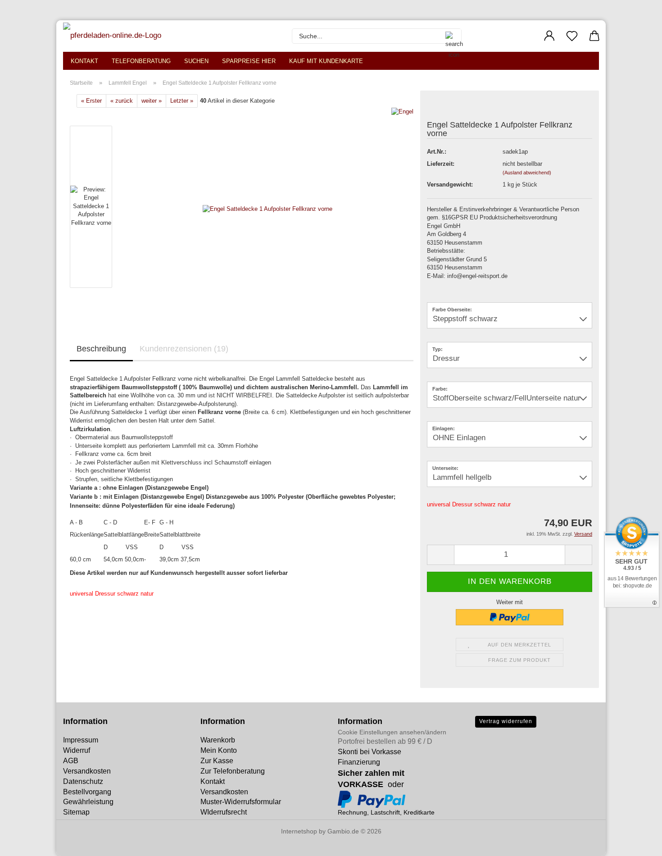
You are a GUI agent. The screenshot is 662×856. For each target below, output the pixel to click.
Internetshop (299, 831)
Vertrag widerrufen (505, 721)
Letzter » (181, 100)
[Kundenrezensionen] (447, 108)
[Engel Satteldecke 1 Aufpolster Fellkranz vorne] (267, 208)
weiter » (151, 100)
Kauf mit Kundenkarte (326, 61)
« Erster (91, 100)
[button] (549, 36)
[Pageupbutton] (24, 842)
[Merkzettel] (572, 36)
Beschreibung (101, 348)
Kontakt (84, 61)
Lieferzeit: (440, 163)
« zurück (121, 100)
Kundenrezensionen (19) (184, 348)
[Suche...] (450, 36)
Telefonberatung (141, 61)
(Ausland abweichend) (527, 172)
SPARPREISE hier (249, 61)
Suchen (196, 61)
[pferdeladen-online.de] (113, 36)
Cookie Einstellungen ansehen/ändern (392, 732)
